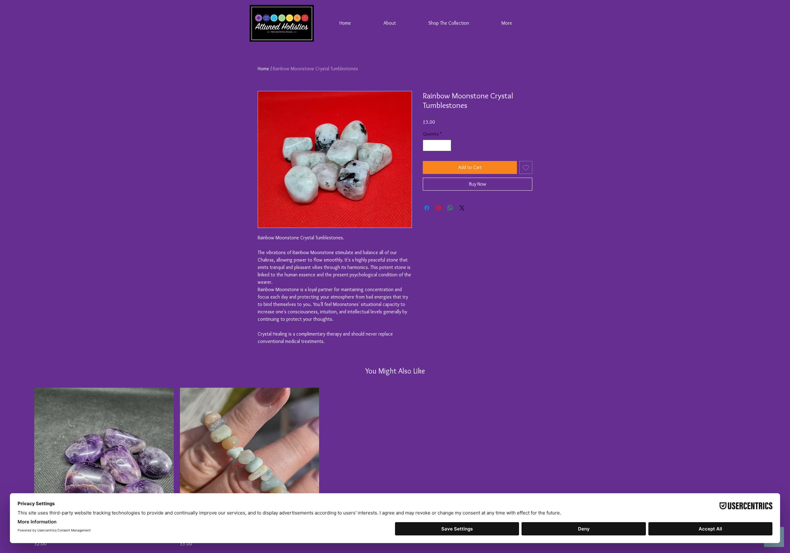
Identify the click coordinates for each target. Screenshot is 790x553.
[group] (395, 467)
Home (263, 69)
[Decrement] (427, 145)
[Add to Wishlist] (525, 167)
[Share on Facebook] (426, 208)
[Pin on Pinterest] (438, 208)
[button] (448, 23)
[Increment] (446, 145)
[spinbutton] (437, 145)
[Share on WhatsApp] (450, 208)
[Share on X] (462, 208)
